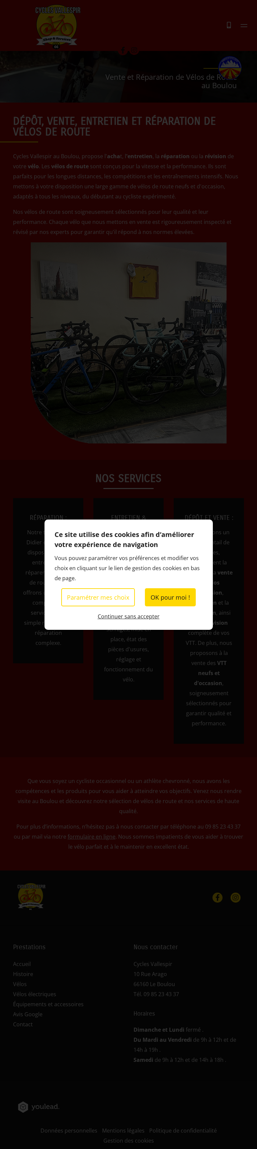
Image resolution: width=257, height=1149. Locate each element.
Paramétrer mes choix (98, 597)
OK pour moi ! (170, 597)
